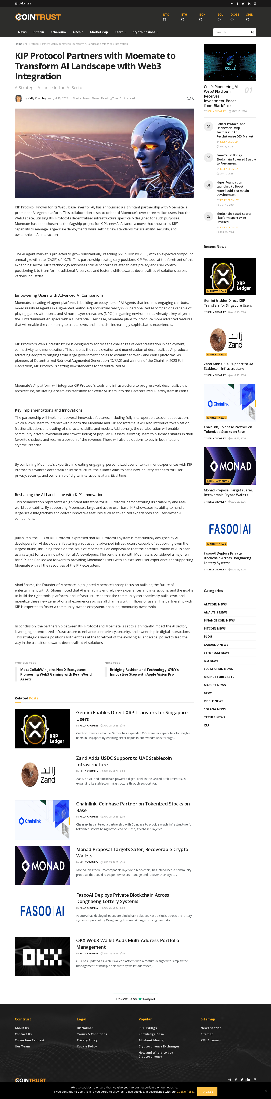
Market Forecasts (219, 677)
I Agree (207, 1092)
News (22, 32)
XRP (207, 725)
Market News (82, 98)
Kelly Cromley (37, 98)
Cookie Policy (87, 1046)
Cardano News (216, 645)
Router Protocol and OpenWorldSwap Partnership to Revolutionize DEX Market (235, 130)
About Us (22, 1028)
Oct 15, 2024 (226, 204)
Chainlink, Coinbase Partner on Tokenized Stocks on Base (228, 429)
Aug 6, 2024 (226, 146)
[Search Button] (252, 32)
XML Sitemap (211, 1040)
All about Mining (151, 1040)
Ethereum (58, 32)
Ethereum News (218, 480)
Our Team (22, 1046)
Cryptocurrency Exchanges (159, 1046)
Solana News (215, 709)
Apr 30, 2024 (226, 232)
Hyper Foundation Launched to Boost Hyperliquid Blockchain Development (233, 188)
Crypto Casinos (144, 32)
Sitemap (207, 1034)
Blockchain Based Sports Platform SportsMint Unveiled (234, 218)
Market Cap (99, 32)
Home (18, 44)
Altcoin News (215, 604)
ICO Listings (148, 1028)
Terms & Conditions (92, 1034)
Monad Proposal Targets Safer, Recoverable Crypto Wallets (228, 492)
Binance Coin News (219, 620)
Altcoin (78, 32)
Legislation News (218, 669)
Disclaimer (85, 1028)
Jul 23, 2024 (61, 98)
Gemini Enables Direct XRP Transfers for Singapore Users (228, 302)
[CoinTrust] (31, 1080)
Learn (119, 32)
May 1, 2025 (226, 173)
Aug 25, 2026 (110, 725)
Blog (208, 636)
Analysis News (216, 612)
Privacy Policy (87, 1040)
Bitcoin (38, 32)
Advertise (25, 3)
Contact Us (23, 1034)
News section (211, 1028)
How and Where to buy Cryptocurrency (156, 1054)
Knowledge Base (151, 1034)
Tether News (214, 717)
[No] (266, 1090)
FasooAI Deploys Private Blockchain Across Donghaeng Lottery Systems (122, 898)
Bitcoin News (215, 628)
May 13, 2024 (238, 111)
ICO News (211, 661)
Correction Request (29, 1040)
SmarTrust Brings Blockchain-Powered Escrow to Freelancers (236, 159)
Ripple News (213, 701)
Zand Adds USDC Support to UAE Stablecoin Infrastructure (229, 366)
